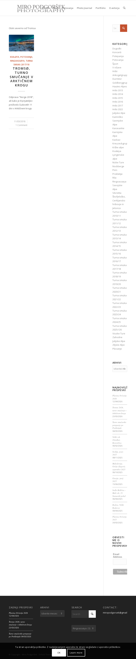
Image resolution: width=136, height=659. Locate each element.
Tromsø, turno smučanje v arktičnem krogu (21, 76)
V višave (116, 67)
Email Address (117, 555)
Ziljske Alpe (118, 344)
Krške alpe (118, 147)
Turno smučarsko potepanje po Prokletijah (119, 425)
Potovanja (26, 56)
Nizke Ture (118, 162)
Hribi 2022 (117, 109)
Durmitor (117, 78)
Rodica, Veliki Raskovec (118, 506)
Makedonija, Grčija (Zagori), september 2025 (119, 466)
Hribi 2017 (117, 105)
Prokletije (117, 174)
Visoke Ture (118, 333)
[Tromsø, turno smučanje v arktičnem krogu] (21, 43)
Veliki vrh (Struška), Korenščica (116, 440)
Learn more (76, 652)
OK (59, 652)
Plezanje (117, 348)
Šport (115, 63)
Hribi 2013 (117, 90)
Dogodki (116, 48)
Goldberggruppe (121, 82)
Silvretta (116, 192)
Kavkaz (116, 139)
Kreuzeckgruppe (121, 143)
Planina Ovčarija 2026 (18, 613)
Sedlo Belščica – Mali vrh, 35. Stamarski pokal (119, 493)
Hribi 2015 (117, 98)
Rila (114, 177)
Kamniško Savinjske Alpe (117, 120)
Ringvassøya (17, 60)
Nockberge (118, 166)
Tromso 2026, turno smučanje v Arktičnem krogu (119, 410)
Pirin (114, 170)
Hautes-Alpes (119, 86)
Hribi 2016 (117, 101)
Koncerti (116, 52)
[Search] (124, 8)
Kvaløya (14, 56)
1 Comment (21, 125)
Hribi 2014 (117, 94)
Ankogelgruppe (120, 75)
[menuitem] (46, 8)
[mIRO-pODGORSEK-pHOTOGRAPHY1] (37, 8)
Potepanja (118, 56)
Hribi (114, 71)
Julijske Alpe (118, 113)
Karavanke (118, 128)
